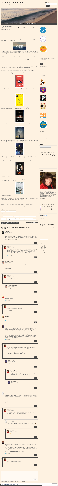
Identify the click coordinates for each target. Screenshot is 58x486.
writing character (22, 219)
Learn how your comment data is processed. (18, 481)
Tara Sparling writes (12, 2)
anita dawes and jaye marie (14, 318)
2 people (11, 255)
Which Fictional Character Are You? (28, 23)
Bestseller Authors (43, 247)
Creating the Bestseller (5, 26)
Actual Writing (42, 245)
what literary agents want (14, 219)
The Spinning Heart (9, 219)
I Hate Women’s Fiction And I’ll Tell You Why (47, 157)
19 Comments (8, 29)
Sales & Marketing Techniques (45, 253)
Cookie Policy (17, 484)
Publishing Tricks (10, 26)
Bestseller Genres (43, 248)
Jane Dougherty (8, 325)
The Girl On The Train (3, 219)
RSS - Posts (42, 221)
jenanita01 (7, 295)
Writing (19, 219)
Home (2, 23)
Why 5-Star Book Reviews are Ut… (51, 209)
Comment (35, 479)
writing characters (27, 219)
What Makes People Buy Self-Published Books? (47, 154)
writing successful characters (32, 219)
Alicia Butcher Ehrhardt (9, 261)
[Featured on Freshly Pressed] (48, 30)
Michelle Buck (43, 209)
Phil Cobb (7, 441)
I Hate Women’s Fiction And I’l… (49, 206)
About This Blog (11, 23)
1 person (9, 300)
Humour (42, 251)
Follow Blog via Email (44, 56)
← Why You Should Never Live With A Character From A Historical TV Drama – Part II (10, 223)
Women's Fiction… (44, 204)
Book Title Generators (18, 23)
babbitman (7, 392)
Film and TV (42, 250)
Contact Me (36, 23)
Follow (42, 63)
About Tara (6, 23)
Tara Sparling (9, 246)
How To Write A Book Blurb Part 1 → (32, 222)
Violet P (43, 206)
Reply (35, 242)
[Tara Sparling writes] (29, 14)
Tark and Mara (43, 246)
